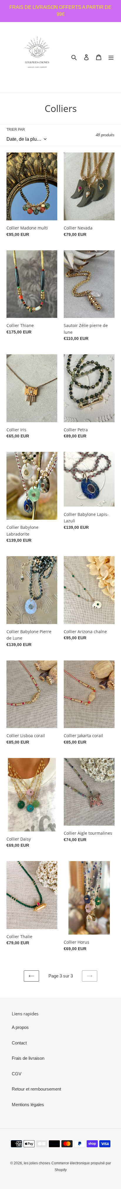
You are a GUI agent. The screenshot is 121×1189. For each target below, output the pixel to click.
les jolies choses (37, 1163)
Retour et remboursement (36, 1088)
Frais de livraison (28, 1058)
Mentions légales (28, 1104)
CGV (16, 1073)
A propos (20, 1027)
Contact (19, 1042)
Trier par (15, 130)
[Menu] (111, 57)
